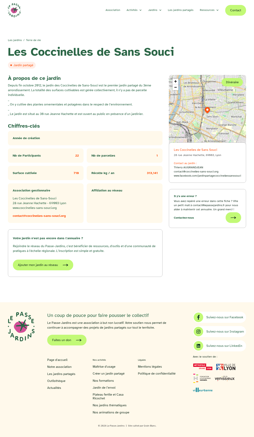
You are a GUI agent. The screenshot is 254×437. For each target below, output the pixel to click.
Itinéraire (232, 82)
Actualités (54, 388)
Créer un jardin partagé (109, 374)
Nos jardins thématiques (110, 405)
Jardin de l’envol (104, 388)
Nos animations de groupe (111, 412)
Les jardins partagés (180, 10)
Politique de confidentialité (157, 374)
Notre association (59, 367)
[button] (134, 10)
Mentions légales (150, 367)
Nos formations (103, 381)
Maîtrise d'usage (104, 367)
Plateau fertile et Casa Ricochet (108, 396)
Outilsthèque (56, 381)
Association (113, 10)
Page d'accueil (57, 360)
